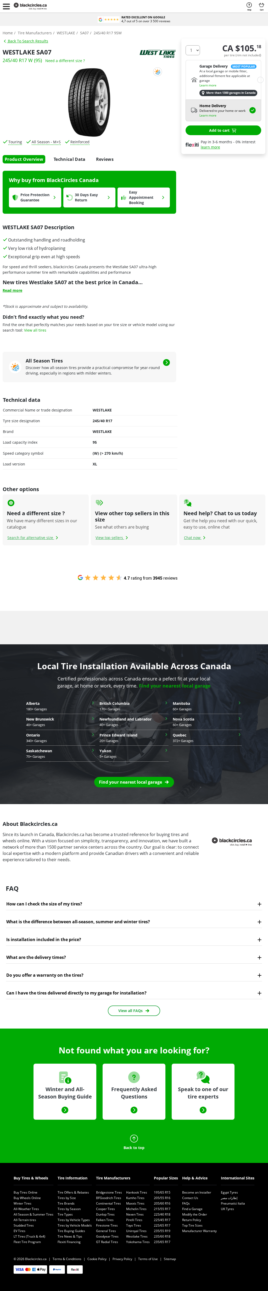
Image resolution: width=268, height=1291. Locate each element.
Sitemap (170, 1259)
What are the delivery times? (36, 957)
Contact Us (190, 1198)
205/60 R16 (162, 1203)
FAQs (186, 1203)
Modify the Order (194, 1214)
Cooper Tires (105, 1209)
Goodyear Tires (107, 1236)
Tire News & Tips (70, 1236)
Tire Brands (66, 1203)
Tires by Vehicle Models (75, 1225)
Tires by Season (69, 1209)
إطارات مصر (229, 1198)
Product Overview (24, 159)
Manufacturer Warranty (199, 1231)
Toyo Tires (133, 1225)
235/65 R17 (162, 1242)
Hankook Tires (136, 1192)
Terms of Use (148, 1259)
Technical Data (69, 159)
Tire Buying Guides (71, 1231)
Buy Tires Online (25, 1192)
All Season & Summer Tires (33, 1214)
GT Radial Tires (107, 1242)
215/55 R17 (162, 1209)
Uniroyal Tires (136, 1231)
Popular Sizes (166, 1177)
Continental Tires (108, 1203)
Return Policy (191, 1220)
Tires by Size (67, 1198)
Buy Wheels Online (27, 1198)
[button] (6, 6)
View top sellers (110, 537)
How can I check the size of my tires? (44, 904)
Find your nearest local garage (175, 686)
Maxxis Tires (135, 1203)
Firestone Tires (107, 1225)
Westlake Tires (137, 1236)
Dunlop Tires (105, 1214)
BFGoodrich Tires (108, 1198)
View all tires (35, 330)
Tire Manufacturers (113, 1177)
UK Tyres (227, 1209)
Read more (12, 290)
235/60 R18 (162, 1236)
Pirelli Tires (134, 1220)
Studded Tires (24, 1225)
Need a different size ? (65, 60)
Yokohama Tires (138, 1242)
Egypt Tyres (229, 1192)
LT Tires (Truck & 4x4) (29, 1236)
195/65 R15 (162, 1192)
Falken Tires (105, 1220)
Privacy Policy (122, 1259)
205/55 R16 (162, 1198)
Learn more (207, 85)
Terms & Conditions (67, 1259)
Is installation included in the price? (43, 939)
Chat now (193, 537)
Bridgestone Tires (109, 1192)
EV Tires (19, 1231)
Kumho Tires (135, 1198)
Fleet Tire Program (27, 1242)
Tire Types (65, 1214)
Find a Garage (192, 1209)
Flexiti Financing (69, 1242)
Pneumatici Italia (233, 1203)
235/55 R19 (162, 1231)
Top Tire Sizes (192, 1225)
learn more (210, 147)
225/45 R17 (162, 1220)
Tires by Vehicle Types (74, 1220)
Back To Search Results (27, 41)
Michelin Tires (136, 1209)
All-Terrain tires (25, 1220)
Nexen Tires (135, 1214)
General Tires (106, 1231)
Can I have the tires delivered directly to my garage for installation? (76, 993)
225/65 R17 (162, 1225)
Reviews (105, 159)
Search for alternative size (30, 537)
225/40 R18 (162, 1214)
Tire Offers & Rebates (73, 1192)
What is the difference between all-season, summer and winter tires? (78, 922)
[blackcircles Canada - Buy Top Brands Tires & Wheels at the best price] (34, 6)
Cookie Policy (97, 1259)
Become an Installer (196, 1192)
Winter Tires (22, 1203)
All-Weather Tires (26, 1209)
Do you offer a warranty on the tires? (44, 975)
